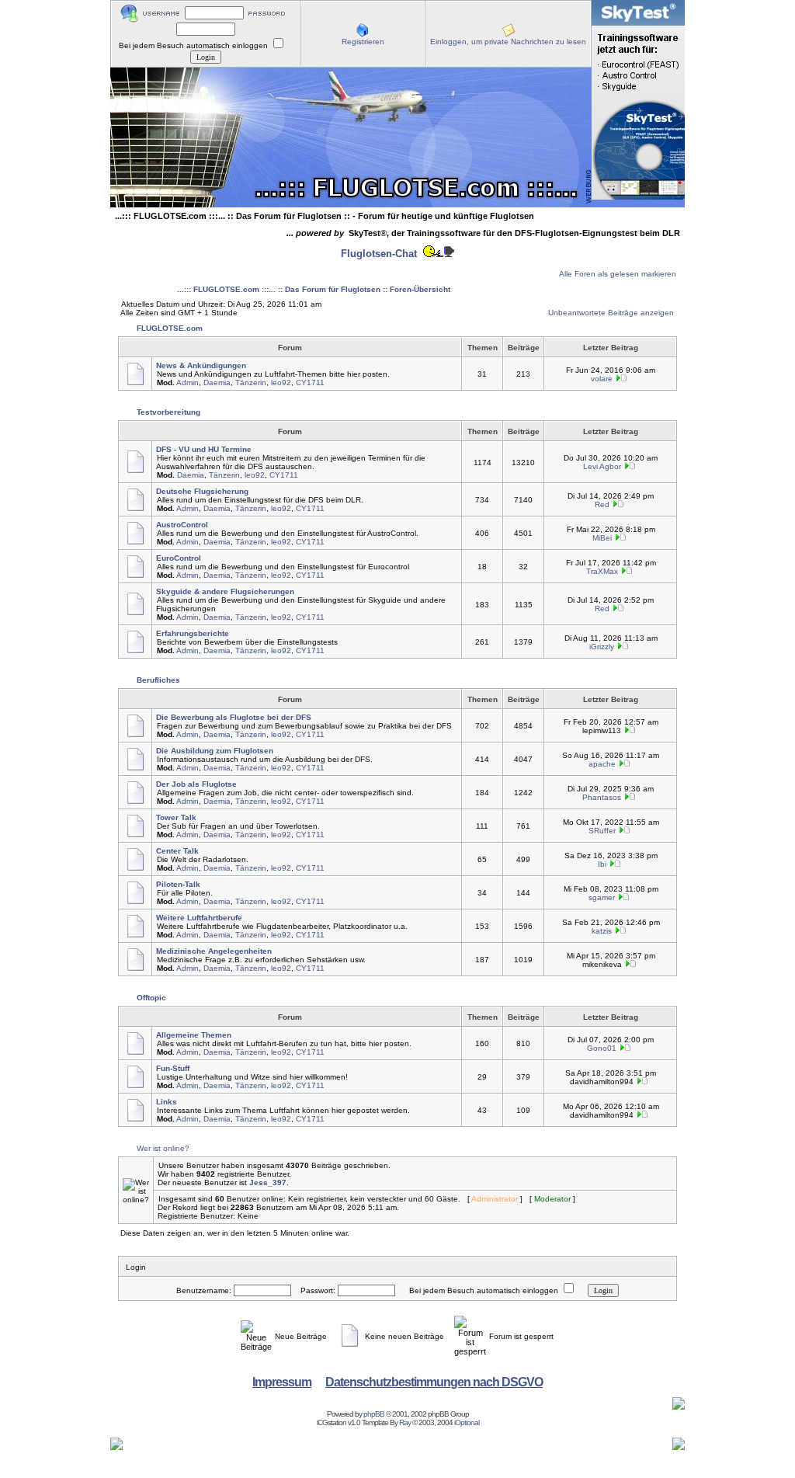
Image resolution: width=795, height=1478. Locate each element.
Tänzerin (250, 382)
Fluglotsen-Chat (379, 253)
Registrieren (363, 41)
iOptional (466, 1422)
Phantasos (601, 797)
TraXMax (602, 571)
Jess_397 (267, 1182)
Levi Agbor (602, 466)
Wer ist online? (163, 1148)
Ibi (602, 864)
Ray (405, 1422)
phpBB (373, 1414)
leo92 (281, 382)
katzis (602, 931)
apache (602, 764)
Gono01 (601, 1048)
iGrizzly (601, 646)
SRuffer (602, 830)
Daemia (217, 382)
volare (602, 378)
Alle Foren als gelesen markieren (617, 274)
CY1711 (310, 382)
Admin (187, 382)
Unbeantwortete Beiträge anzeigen (611, 312)
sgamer (601, 897)
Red (602, 504)
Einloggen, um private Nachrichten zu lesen (508, 41)
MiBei (602, 538)
